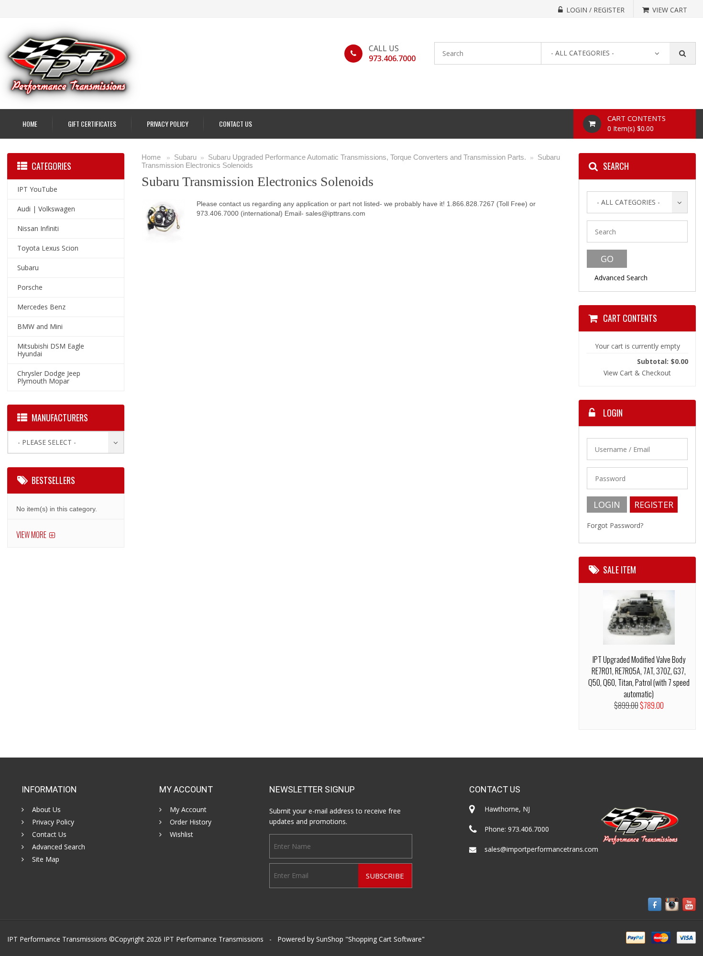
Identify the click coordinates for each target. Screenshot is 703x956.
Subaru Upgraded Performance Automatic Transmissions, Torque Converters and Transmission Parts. (367, 157)
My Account (188, 809)
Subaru (185, 157)
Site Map (45, 859)
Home (29, 124)
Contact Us (235, 124)
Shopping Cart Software (385, 939)
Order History (190, 822)
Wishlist (181, 834)
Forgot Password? (615, 525)
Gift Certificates (92, 124)
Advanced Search (621, 277)
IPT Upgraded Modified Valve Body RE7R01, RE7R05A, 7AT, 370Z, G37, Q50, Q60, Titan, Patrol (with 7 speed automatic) (639, 677)
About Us (46, 809)
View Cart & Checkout (637, 372)
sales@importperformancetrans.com (541, 849)
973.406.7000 (392, 58)
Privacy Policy (167, 124)
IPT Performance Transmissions (214, 939)
